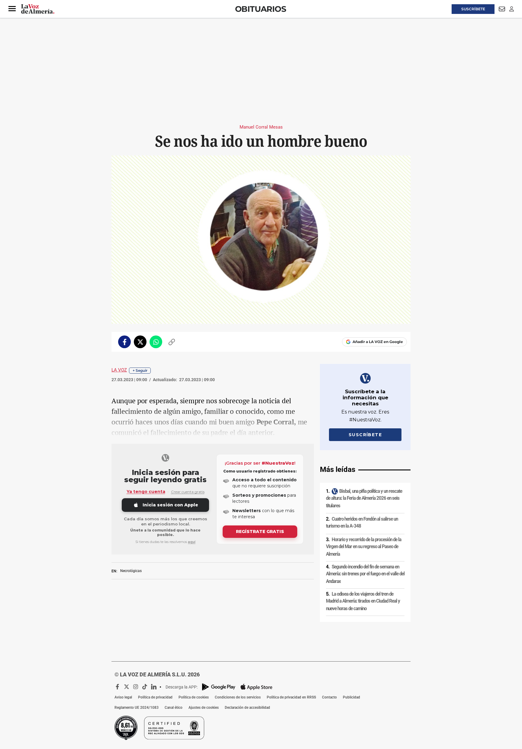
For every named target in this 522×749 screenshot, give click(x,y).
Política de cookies (194, 697)
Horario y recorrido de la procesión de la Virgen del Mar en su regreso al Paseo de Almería (363, 546)
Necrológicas (131, 571)
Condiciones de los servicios (238, 697)
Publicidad (351, 697)
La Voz (119, 370)
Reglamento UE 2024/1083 (136, 707)
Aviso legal (123, 697)
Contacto (329, 697)
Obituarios (260, 9)
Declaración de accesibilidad (247, 707)
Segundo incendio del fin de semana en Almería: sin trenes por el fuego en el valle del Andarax (365, 574)
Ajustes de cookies (203, 707)
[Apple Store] (256, 687)
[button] (12, 8)
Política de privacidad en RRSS (291, 697)
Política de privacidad (155, 697)
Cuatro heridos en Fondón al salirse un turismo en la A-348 (362, 522)
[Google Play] (218, 687)
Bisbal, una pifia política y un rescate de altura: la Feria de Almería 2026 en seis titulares (364, 498)
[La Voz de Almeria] (37, 9)
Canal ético (173, 707)
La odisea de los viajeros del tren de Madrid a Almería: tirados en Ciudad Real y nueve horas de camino (363, 601)
